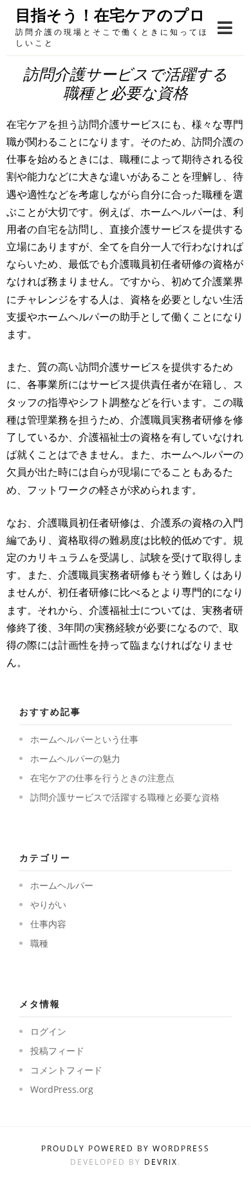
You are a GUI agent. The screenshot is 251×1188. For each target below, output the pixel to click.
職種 (39, 943)
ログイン (48, 1031)
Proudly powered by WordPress (125, 1148)
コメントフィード (66, 1070)
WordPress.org (61, 1089)
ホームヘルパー (61, 885)
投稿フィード (57, 1050)
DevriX (161, 1161)
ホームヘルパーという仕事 (84, 739)
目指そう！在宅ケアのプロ (110, 15)
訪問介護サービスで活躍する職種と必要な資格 (124, 797)
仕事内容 (48, 924)
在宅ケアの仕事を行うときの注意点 (102, 778)
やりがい (48, 904)
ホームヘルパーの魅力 (75, 758)
